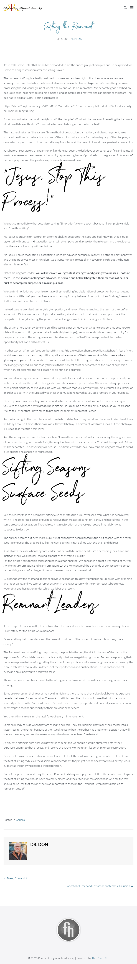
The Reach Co (100, 958)
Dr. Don (77, 39)
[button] (125, 7)
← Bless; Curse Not (15, 878)
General (21, 820)
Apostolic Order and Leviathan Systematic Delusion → (100, 886)
